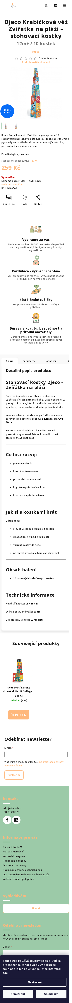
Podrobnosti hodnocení (36, 62)
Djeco (36, 52)
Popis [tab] (9, 361)
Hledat (36, 908)
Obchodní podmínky (14, 865)
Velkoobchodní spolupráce (18, 879)
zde (5, 973)
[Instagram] (16, 820)
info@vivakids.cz (13, 808)
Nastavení (35, 982)
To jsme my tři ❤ (12, 847)
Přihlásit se (14, 775)
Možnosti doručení (12, 185)
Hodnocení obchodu (14, 861)
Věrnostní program (14, 856)
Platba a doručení (13, 852)
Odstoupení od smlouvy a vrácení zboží (26, 874)
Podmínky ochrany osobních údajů (22, 870)
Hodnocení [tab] (51, 361)
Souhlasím (51, 994)
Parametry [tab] (29, 361)
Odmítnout (18, 994)
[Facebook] (7, 820)
